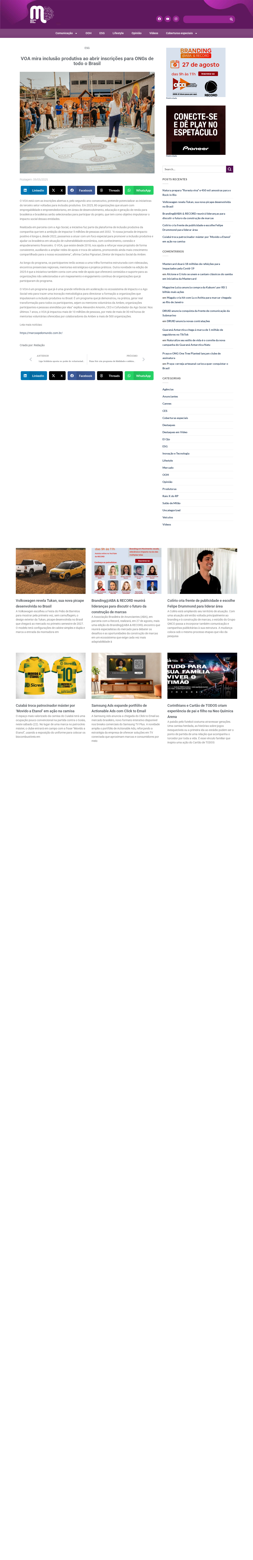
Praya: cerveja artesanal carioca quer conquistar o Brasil (195, 366)
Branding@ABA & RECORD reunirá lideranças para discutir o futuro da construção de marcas (193, 216)
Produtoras (169, 489)
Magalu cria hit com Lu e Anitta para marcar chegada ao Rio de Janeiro (196, 300)
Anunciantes (170, 396)
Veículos (167, 517)
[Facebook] (159, 19)
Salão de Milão (171, 503)
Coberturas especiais (179, 33)
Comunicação (64, 33)
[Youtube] (167, 19)
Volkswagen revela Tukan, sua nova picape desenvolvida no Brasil (196, 204)
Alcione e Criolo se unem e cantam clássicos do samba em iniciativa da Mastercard (197, 276)
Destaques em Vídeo (174, 432)
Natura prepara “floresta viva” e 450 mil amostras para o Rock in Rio (196, 192)
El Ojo (166, 439)
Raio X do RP (170, 496)
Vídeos (153, 33)
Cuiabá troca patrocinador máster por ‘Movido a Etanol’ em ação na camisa (196, 239)
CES (164, 410)
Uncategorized (171, 510)
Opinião (137, 33)
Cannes (166, 403)
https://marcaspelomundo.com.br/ (41, 333)
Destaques (168, 425)
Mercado (168, 467)
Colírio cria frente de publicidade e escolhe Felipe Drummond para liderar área (192, 227)
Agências (168, 389)
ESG (102, 33)
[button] (34, 190)
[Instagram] (176, 19)
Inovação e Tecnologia (175, 453)
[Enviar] (229, 169)
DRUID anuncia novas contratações (188, 321)
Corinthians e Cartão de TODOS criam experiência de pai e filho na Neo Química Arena (200, 711)
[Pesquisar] (231, 19)
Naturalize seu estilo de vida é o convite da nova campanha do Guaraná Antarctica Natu (193, 342)
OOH (89, 33)
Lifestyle (118, 33)
